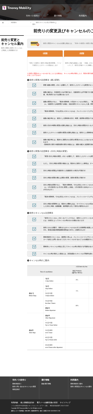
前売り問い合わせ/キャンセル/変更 (24, 386)
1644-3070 (27, 411)
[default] (69, 22)
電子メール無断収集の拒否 (47, 402)
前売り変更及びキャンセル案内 (81, 386)
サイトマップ (65, 402)
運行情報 (45, 380)
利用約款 (14, 402)
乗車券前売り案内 (76, 384)
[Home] (3, 22)
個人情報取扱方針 (27, 402)
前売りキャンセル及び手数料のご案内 (44, 23)
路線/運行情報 (46, 384)
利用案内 (13, 22)
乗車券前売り (16, 384)
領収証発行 (16, 389)
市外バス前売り (19, 380)
